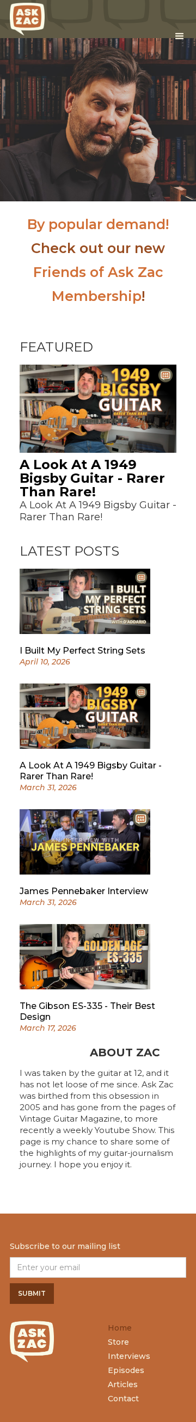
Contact (123, 1398)
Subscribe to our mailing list (65, 1246)
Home (120, 1328)
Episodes (126, 1370)
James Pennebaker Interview (84, 891)
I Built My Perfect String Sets (82, 650)
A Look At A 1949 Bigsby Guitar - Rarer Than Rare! (92, 478)
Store (118, 1342)
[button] (179, 36)
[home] (27, 16)
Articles (123, 1384)
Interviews (129, 1356)
